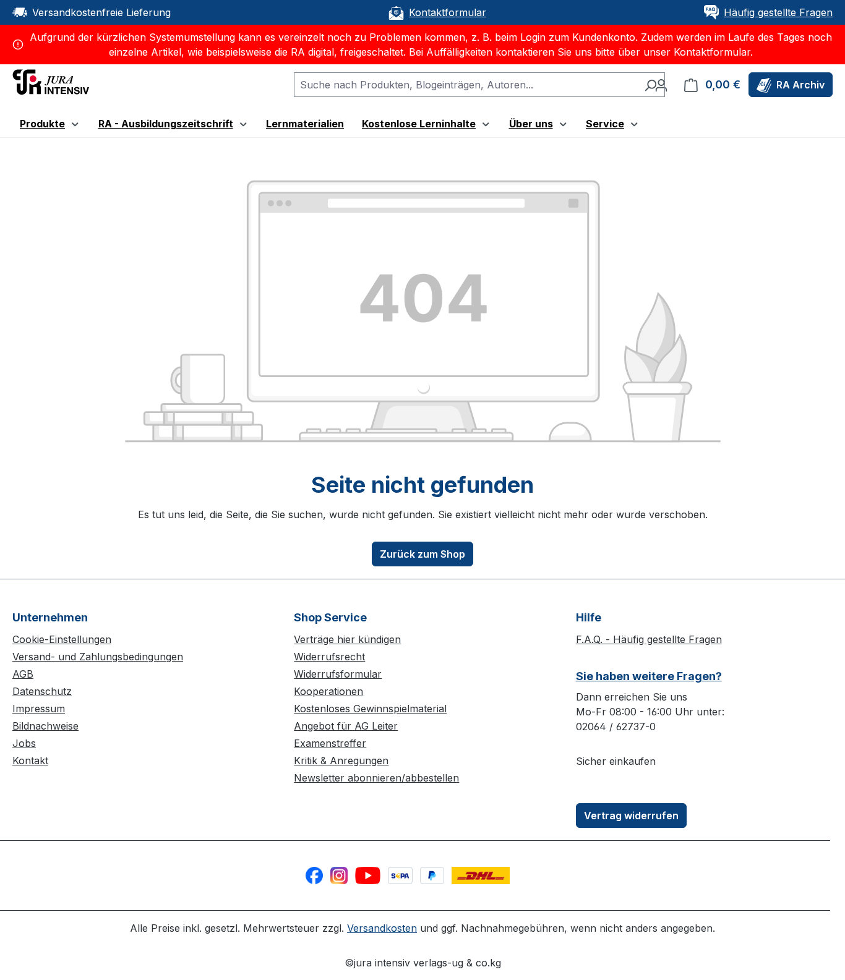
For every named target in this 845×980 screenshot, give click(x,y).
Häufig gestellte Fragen (778, 12)
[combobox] (465, 84)
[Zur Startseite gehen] (50, 81)
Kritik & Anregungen (341, 760)
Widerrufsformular (338, 674)
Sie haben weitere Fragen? (649, 676)
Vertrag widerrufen (631, 815)
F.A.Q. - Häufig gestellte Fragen (649, 639)
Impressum (38, 708)
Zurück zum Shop (422, 554)
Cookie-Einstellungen (61, 639)
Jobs (24, 743)
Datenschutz (42, 691)
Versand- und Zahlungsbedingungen (97, 656)
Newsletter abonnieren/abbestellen (376, 778)
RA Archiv (800, 85)
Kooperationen (328, 691)
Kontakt (30, 760)
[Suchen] (650, 84)
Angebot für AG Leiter (346, 726)
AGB (22, 674)
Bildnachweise (45, 726)
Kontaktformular (447, 12)
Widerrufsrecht (329, 656)
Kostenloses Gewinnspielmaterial (370, 708)
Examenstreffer (330, 743)
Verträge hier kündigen (347, 639)
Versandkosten (382, 928)
